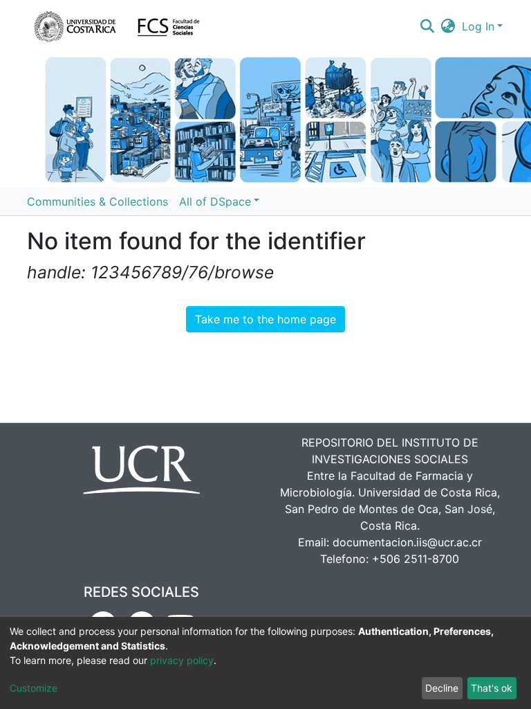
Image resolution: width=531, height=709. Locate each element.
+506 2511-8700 (415, 559)
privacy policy (182, 660)
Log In (478, 26)
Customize (33, 688)
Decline (441, 688)
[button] (448, 26)
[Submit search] (427, 26)
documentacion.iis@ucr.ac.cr (407, 542)
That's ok (491, 688)
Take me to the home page (265, 319)
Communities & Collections (97, 201)
